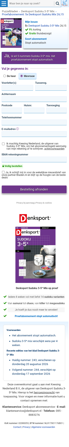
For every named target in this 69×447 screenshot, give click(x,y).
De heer (11, 76)
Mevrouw (29, 76)
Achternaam (9, 94)
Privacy (26, 427)
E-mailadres (9, 129)
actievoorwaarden (54, 148)
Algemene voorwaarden (43, 427)
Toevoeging (53, 105)
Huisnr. (28, 105)
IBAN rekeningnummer (15, 154)
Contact (17, 427)
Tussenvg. (41, 83)
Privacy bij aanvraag (25, 203)
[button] (4, 3)
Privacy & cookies (44, 203)
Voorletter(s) (9, 83)
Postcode (7, 105)
